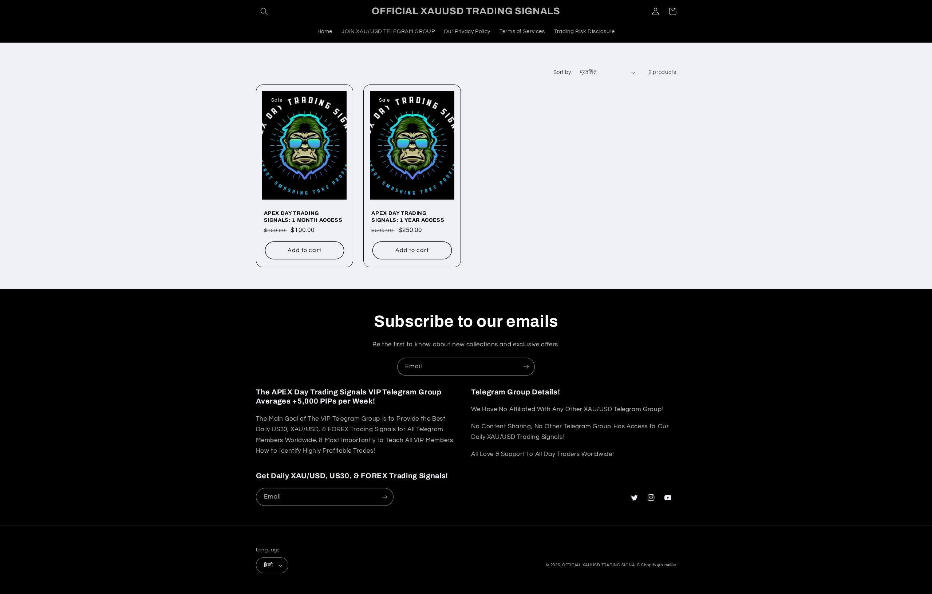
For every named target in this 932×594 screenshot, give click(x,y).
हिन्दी (268, 565)
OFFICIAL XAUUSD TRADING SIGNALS (601, 565)
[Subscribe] (526, 366)
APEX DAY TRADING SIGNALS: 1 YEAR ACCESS (408, 216)
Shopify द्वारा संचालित (658, 565)
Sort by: (562, 72)
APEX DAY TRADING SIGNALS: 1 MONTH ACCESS (303, 216)
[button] (264, 11)
